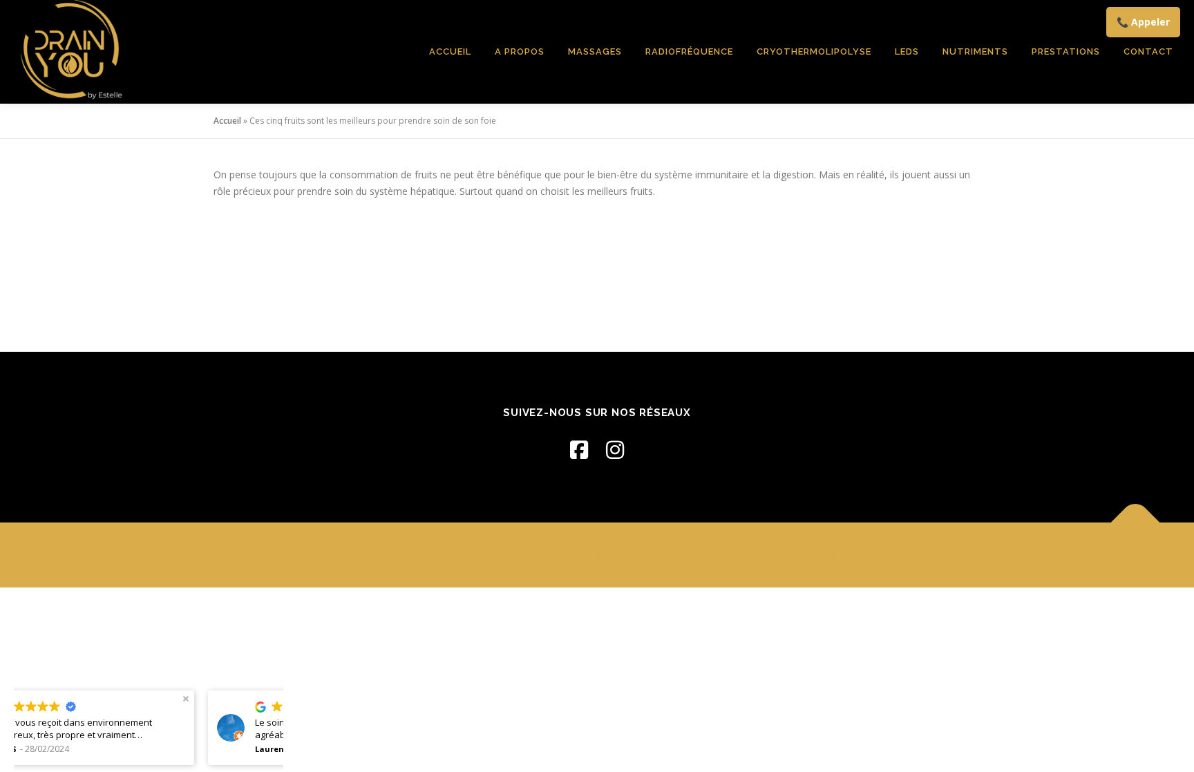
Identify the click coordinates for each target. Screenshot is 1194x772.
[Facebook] (579, 449)
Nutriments (975, 51)
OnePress (657, 554)
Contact (1148, 51)
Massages (595, 51)
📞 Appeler (1143, 21)
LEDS (907, 51)
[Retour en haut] (1135, 522)
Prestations (1066, 51)
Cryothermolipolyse (814, 51)
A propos (519, 51)
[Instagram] (615, 449)
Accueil (450, 51)
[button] (21, 699)
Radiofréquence (689, 51)
